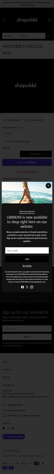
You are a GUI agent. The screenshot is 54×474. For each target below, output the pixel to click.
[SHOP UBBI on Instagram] (31, 287)
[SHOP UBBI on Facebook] (22, 287)
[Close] (48, 185)
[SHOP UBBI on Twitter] (27, 287)
